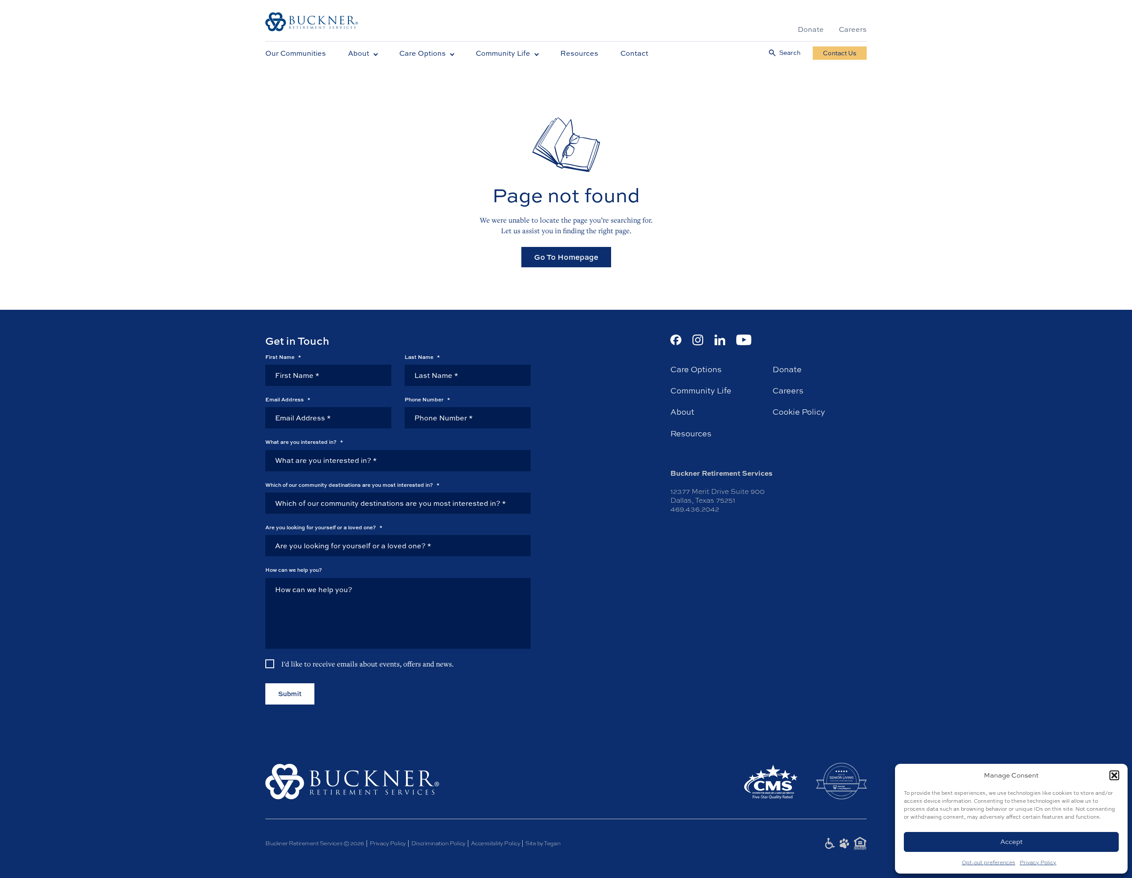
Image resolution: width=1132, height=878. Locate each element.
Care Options (422, 53)
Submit (290, 693)
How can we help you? (293, 570)
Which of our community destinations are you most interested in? (352, 485)
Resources (579, 53)
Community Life (503, 53)
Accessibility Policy (495, 843)
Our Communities (295, 53)
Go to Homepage (566, 257)
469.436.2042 (694, 509)
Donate (811, 29)
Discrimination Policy (438, 843)
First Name (283, 357)
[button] (1114, 775)
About (358, 53)
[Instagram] (698, 340)
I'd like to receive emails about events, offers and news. (367, 663)
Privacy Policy (1038, 862)
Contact (634, 53)
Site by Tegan (542, 843)
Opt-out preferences (988, 862)
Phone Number (427, 400)
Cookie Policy (799, 412)
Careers (853, 29)
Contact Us (840, 53)
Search (789, 53)
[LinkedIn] (720, 340)
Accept (1011, 841)
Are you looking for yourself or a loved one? (323, 527)
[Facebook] (675, 340)
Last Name (422, 357)
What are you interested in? (304, 442)
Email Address (287, 400)
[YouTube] (744, 340)
